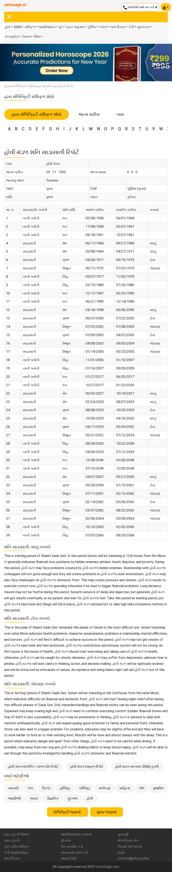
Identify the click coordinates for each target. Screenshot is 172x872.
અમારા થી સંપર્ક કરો (74, 853)
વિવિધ (37, 37)
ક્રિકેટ (46, 788)
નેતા (30, 788)
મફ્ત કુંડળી (12, 840)
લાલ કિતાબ (118, 27)
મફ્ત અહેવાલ (75, 27)
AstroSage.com (107, 867)
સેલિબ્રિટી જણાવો (67, 812)
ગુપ (60, 27)
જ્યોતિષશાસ (46, 27)
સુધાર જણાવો (106, 812)
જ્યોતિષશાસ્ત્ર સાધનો (76, 834)
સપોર (121, 853)
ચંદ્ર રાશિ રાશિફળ (16, 847)
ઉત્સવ (26, 37)
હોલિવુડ (65, 788)
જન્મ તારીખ (89, 114)
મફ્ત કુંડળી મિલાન (17, 834)
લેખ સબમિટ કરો (72, 847)
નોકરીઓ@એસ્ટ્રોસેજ (133, 858)
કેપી (131, 27)
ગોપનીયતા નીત (128, 840)
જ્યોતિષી (14, 798)
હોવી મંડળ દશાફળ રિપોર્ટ (86, 767)
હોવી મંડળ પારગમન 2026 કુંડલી (137, 767)
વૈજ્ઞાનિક (53, 798)
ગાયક (34, 798)
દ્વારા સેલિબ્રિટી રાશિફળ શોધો (36, 114)
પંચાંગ (103, 27)
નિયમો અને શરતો (129, 847)
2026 (17, 27)
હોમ (7, 27)
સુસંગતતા (143, 27)
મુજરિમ (158, 788)
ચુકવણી (123, 834)
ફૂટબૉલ (73, 798)
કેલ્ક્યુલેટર (12, 37)
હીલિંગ (92, 27)
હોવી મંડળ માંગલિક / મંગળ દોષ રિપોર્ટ (33, 767)
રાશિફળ (30, 27)
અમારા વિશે (68, 858)
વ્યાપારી (13, 788)
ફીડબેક (66, 840)
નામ (120, 114)
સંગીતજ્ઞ (105, 788)
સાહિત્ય (124, 788)
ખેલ (141, 788)
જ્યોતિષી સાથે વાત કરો (138, 7)
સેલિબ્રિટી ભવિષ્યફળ (27, 86)
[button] (13, 62)
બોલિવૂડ (84, 788)
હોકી (90, 798)
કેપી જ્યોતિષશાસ (16, 853)
